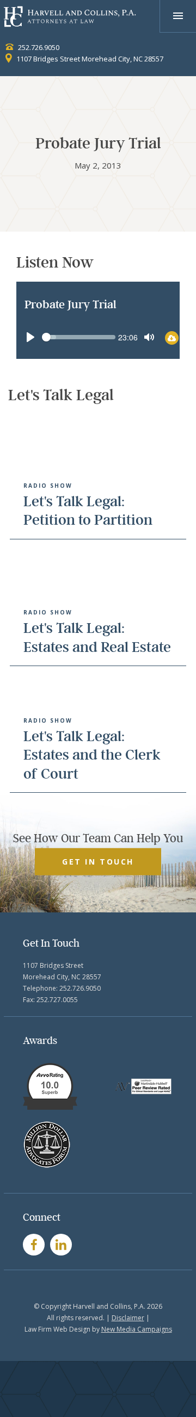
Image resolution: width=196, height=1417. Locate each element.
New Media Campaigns (136, 1329)
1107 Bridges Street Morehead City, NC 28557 (89, 59)
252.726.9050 (37, 47)
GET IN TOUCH (97, 861)
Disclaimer (128, 1317)
